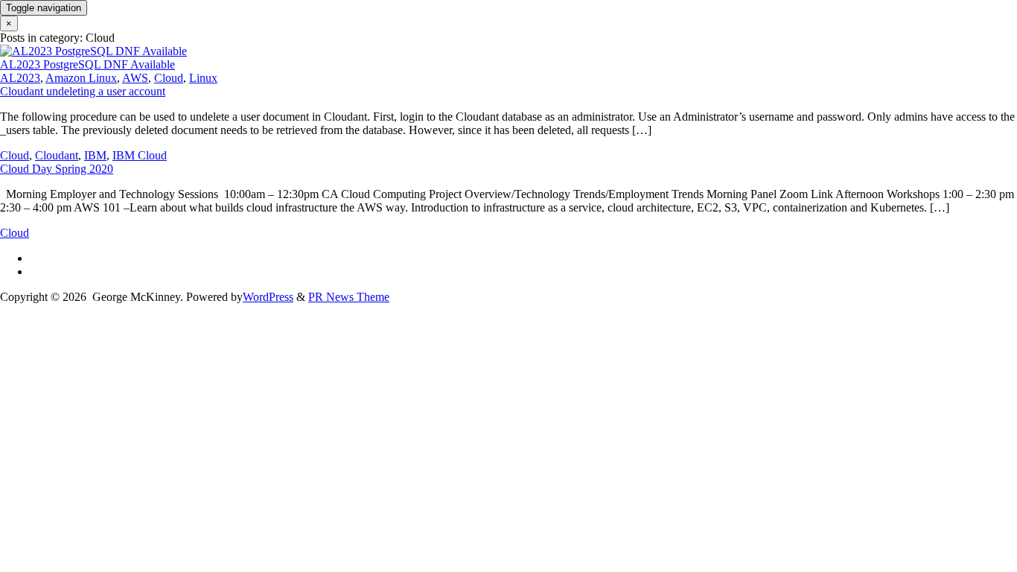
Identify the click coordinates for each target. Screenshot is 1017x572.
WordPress (268, 296)
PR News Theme (348, 296)
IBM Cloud (139, 155)
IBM (95, 155)
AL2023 (20, 78)
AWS (135, 78)
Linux (203, 78)
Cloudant (56, 155)
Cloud (168, 78)
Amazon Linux (81, 78)
